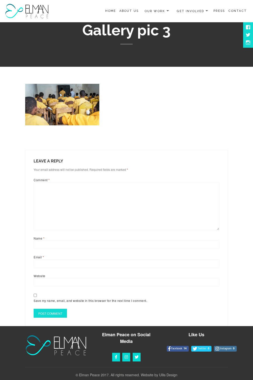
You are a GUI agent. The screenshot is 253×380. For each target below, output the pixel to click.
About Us (128, 11)
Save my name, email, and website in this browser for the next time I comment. (90, 300)
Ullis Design (168, 374)
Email (39, 257)
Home (110, 11)
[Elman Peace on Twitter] (137, 357)
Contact (237, 11)
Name (39, 238)
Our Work (155, 11)
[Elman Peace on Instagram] (126, 357)
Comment (42, 180)
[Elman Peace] (27, 10)
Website (39, 276)
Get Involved (190, 11)
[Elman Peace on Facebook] (116, 357)
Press (219, 11)
